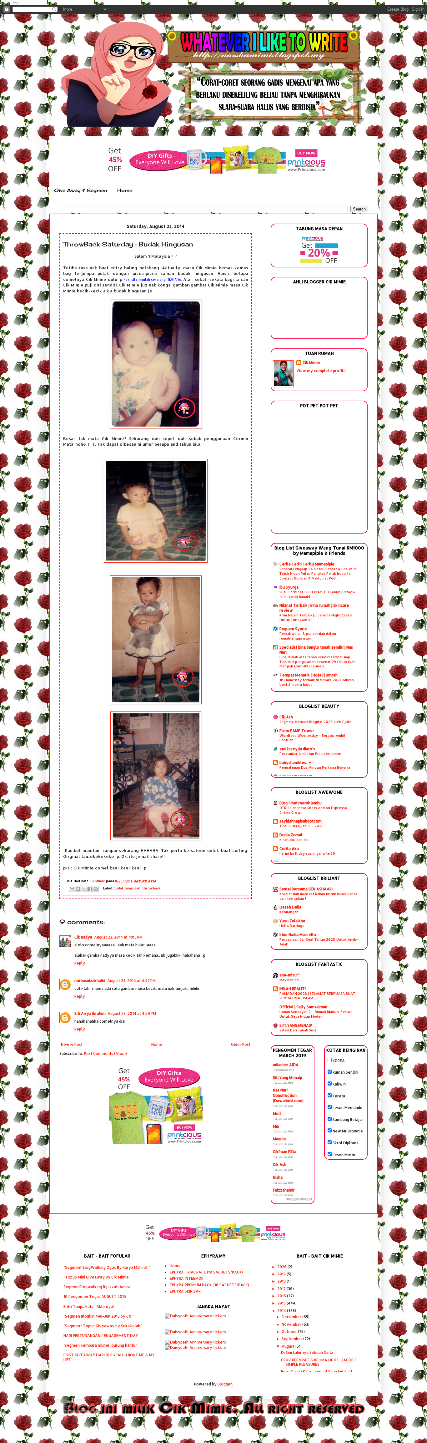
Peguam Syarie (293, 628)
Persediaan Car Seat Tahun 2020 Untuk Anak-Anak (318, 941)
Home (124, 190)
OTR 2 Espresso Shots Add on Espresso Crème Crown (313, 810)
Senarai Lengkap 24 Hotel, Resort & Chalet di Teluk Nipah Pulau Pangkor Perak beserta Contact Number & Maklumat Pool (318, 573)
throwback (151, 888)
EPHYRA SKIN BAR (185, 1291)
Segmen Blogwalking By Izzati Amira (96, 1286)
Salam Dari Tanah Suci (297, 1030)
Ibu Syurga (289, 587)
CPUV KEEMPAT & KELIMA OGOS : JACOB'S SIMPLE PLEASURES (319, 1362)
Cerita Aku (289, 848)
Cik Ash (286, 717)
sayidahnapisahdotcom (300, 821)
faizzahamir (284, 1190)
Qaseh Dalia (290, 907)
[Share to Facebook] (90, 889)
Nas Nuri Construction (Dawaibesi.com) (288, 1095)
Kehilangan (289, 911)
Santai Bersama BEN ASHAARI (306, 889)
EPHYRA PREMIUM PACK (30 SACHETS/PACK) (209, 1285)
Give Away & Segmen (80, 190)
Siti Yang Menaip (287, 1077)
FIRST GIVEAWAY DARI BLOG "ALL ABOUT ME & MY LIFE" (108, 1357)
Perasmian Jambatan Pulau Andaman (310, 753)
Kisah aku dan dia (294, 839)
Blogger (225, 1384)
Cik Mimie (311, 362)
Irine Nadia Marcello (297, 934)
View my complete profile (321, 370)
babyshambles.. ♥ (295, 762)
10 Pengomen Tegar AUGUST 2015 (94, 1296)
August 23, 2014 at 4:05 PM (118, 937)
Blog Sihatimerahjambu (300, 803)
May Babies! (289, 979)
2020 (282, 1266)
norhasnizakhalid (89, 980)
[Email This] (72, 889)
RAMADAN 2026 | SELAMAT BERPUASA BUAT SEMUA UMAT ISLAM (317, 995)
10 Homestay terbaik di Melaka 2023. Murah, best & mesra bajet (317, 682)
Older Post (240, 1044)
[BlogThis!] (78, 889)
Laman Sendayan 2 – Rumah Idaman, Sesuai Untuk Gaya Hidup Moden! (315, 1014)
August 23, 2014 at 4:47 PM (131, 980)
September (292, 1338)
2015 (282, 1303)
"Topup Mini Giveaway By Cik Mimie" (96, 1277)
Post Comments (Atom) (105, 1053)
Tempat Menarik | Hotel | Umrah (308, 675)
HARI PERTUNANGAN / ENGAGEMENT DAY (100, 1335)
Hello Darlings (291, 925)
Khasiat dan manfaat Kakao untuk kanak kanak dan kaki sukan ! (318, 896)
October (290, 1331)
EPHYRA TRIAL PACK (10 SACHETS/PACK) (206, 1272)
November (292, 1324)
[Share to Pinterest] (96, 889)
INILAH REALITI (292, 988)
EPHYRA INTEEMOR (186, 1278)
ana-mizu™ (289, 975)
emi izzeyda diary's (297, 749)
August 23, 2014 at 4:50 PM (132, 1013)
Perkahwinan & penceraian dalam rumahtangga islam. (307, 635)
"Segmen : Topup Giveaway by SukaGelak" (102, 1326)
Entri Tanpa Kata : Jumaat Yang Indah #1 (316, 1371)
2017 (282, 1288)
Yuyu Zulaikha (292, 921)
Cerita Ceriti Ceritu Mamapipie (306, 564)
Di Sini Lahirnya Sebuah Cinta (307, 1352)
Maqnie (279, 1139)
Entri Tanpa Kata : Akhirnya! (88, 1306)
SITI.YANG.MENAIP (295, 1025)
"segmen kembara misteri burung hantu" (100, 1345)
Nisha (278, 1177)
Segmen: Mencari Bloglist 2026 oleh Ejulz (315, 721)
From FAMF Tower (296, 730)
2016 (282, 1296)
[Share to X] (84, 889)
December (292, 1316)
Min (276, 1126)
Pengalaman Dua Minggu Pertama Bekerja (314, 767)
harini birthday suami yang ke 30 (307, 853)
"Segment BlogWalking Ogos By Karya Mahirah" (106, 1267)
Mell (277, 1113)
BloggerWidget (299, 1199)
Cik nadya (83, 937)
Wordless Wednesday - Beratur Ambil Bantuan (312, 737)
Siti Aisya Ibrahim (90, 1013)
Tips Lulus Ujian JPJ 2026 (301, 825)
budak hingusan (126, 888)
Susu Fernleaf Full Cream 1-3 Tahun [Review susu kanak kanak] (317, 594)
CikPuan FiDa (284, 1151)
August (288, 1346)
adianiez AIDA (286, 1064)
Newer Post (72, 1044)
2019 (282, 1274)
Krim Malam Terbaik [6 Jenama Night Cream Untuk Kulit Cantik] (315, 617)
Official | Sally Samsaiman (303, 1007)
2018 (282, 1281)
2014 (282, 1310)
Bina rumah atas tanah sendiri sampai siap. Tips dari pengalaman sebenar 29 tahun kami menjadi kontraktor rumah (317, 662)
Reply (79, 963)
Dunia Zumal (290, 835)
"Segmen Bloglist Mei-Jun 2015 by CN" (98, 1316)
